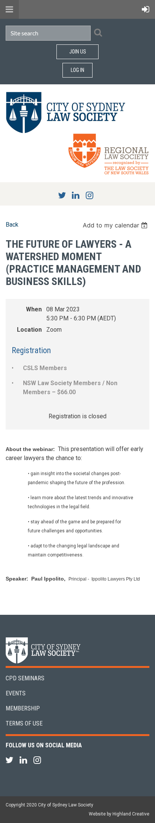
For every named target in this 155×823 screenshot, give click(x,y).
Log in (77, 70)
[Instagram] (89, 195)
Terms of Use (24, 723)
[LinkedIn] (75, 195)
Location (29, 329)
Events (16, 693)
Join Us (77, 52)
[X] (62, 195)
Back (12, 224)
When (34, 309)
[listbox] (116, 225)
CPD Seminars (25, 678)
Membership (23, 708)
